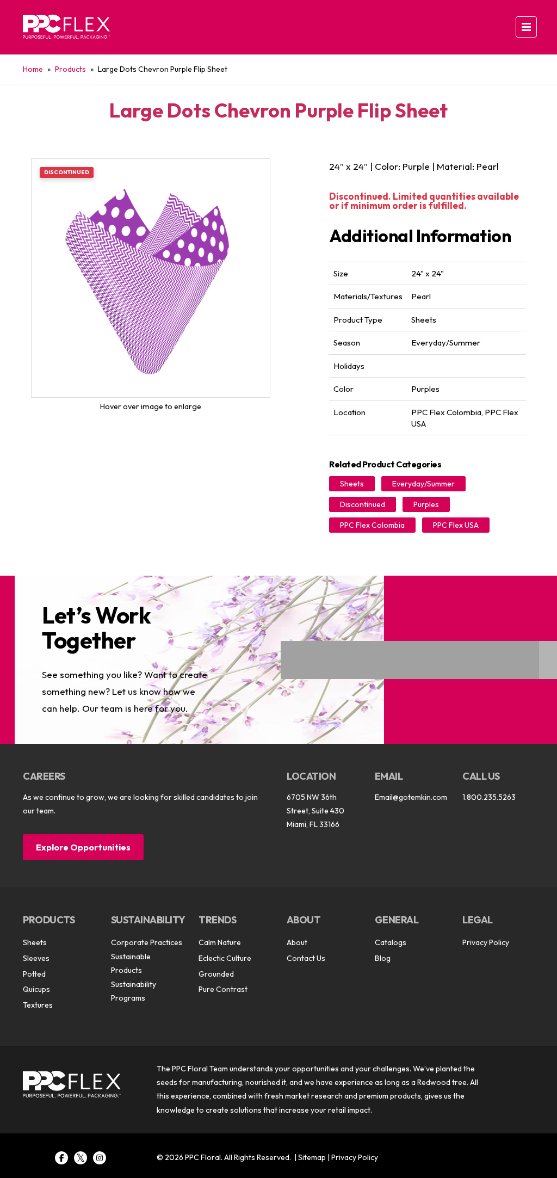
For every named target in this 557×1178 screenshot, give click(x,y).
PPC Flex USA (456, 525)
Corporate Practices (146, 942)
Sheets (352, 484)
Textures (38, 1005)
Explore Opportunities (83, 847)
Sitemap (312, 1157)
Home (33, 69)
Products (70, 69)
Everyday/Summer (423, 484)
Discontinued (362, 504)
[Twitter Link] (80, 1157)
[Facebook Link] (61, 1157)
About (297, 942)
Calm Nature (220, 942)
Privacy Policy (485, 942)
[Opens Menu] (526, 27)
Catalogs (390, 942)
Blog (383, 958)
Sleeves (36, 958)
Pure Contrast (223, 989)
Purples (426, 504)
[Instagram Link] (99, 1157)
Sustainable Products (131, 963)
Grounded (216, 974)
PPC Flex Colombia (372, 525)
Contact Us (306, 958)
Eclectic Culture (225, 958)
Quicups (36, 989)
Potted (34, 974)
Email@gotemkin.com (411, 797)
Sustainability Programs (133, 991)
